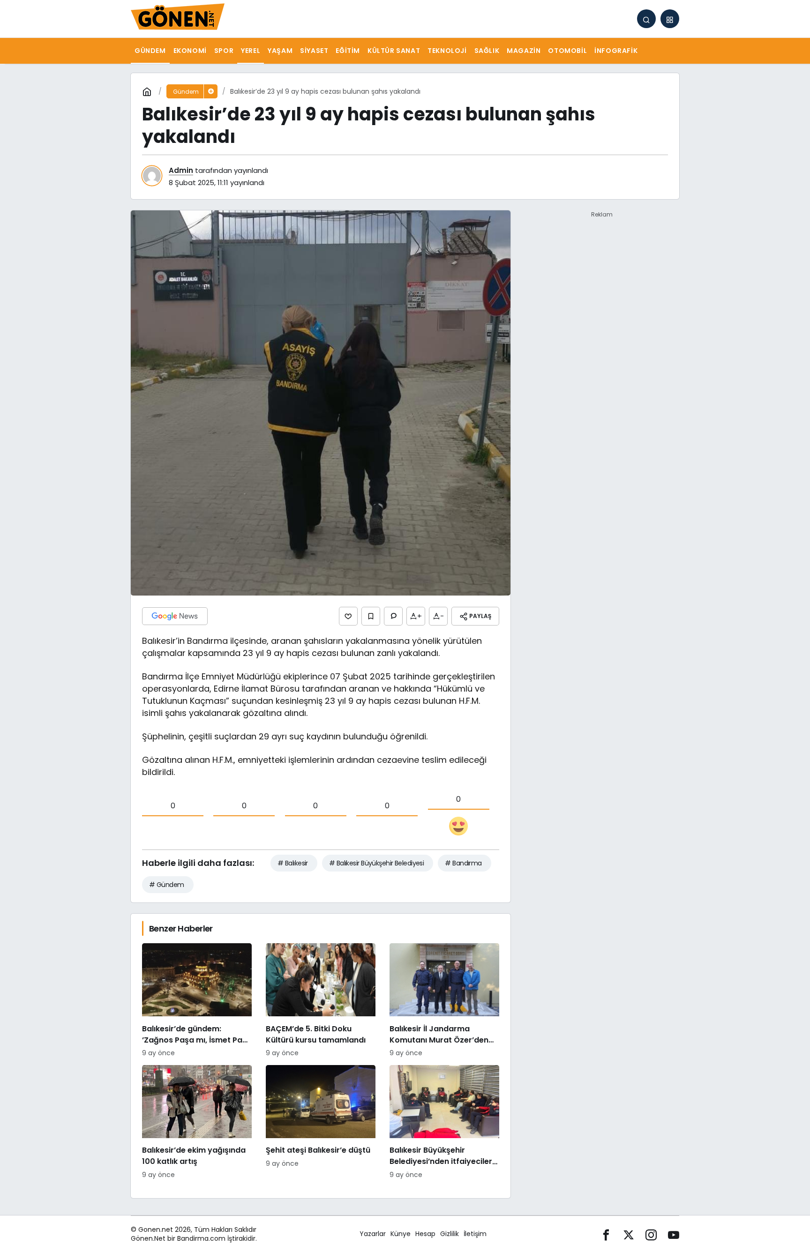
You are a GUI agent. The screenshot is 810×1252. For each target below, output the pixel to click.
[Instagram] (651, 1234)
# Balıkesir (293, 863)
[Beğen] (348, 616)
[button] (669, 18)
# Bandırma (463, 863)
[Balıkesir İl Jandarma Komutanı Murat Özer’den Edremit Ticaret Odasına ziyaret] (444, 1000)
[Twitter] (628, 1234)
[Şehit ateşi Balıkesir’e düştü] (320, 1122)
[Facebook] (606, 1234)
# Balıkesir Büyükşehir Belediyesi (376, 863)
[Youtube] (673, 1234)
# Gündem (166, 884)
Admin (181, 170)
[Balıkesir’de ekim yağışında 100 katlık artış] (197, 1122)
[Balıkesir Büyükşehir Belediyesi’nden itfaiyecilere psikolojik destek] (444, 1122)
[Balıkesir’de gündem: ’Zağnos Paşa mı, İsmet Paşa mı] (197, 1000)
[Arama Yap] (646, 18)
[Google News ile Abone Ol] (175, 616)
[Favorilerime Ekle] (370, 616)
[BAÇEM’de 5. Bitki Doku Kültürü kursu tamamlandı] (320, 1000)
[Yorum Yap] (393, 616)
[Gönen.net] (178, 18)
